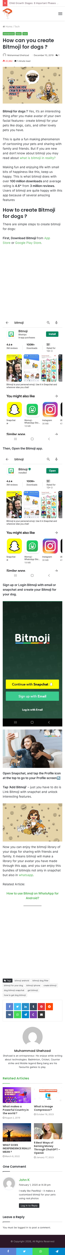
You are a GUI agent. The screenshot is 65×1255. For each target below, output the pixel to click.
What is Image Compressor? (43, 1108)
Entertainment (9, 34)
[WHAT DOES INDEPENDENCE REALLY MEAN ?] (17, 1132)
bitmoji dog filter (40, 980)
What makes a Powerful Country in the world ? (16, 1110)
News (18, 34)
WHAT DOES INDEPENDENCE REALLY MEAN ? (17, 1148)
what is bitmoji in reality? (38, 158)
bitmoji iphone (33, 985)
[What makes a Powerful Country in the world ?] (17, 1095)
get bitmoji (33, 990)
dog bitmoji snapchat (14, 990)
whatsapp (26, 875)
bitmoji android (22, 980)
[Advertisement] (32, 283)
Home (8, 26)
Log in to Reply (29, 1205)
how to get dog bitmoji (15, 995)
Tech (17, 26)
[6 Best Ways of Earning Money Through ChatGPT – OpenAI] (48, 1131)
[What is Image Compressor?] (48, 1095)
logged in (23, 1227)
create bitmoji (50, 985)
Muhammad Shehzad (18, 55)
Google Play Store (28, 243)
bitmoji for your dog (13, 985)
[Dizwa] (7, 13)
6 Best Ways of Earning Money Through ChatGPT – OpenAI (47, 1148)
